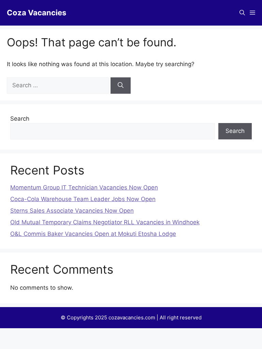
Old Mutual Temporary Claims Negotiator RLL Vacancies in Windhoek (105, 222)
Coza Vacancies (36, 12)
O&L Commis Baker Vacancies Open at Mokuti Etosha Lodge (93, 233)
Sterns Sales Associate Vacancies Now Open (72, 210)
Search (19, 118)
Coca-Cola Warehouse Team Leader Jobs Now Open (83, 199)
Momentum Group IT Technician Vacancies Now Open (84, 187)
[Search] (121, 85)
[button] (242, 13)
